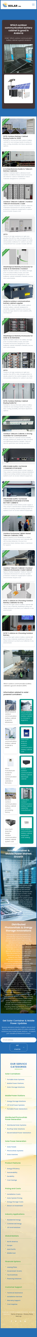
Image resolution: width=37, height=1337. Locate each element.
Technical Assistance (15, 1293)
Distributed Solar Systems (16, 1125)
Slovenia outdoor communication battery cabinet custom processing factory (10, 806)
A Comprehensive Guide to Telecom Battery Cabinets (17, 170)
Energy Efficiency (13, 1169)
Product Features (13, 1163)
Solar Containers (12, 1074)
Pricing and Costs (13, 1189)
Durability (10, 1176)
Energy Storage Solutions (16, 1101)
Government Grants (14, 1271)
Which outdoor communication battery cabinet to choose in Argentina (26, 716)
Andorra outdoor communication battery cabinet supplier (16, 302)
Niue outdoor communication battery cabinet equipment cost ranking (26, 833)
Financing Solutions (14, 1279)
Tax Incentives (12, 1275)
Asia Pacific (11, 1249)
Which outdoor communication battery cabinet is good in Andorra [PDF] (17, 685)
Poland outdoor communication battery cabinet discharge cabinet (26, 774)
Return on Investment (15, 1206)
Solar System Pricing (14, 1198)
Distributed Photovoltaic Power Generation (16, 1118)
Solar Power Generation (15, 1141)
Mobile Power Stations (15, 1083)
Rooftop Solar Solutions (16, 1129)
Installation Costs (13, 1194)
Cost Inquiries (12, 1304)
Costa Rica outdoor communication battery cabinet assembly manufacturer (26, 805)
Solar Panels (11, 1147)
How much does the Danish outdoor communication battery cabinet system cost (10, 835)
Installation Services (14, 1297)
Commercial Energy (14, 1224)
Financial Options (13, 1262)
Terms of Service (16, 1314)
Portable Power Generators (17, 1109)
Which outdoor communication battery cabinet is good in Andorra (19, 39)
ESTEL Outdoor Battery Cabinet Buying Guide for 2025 (15, 137)
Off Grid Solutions (13, 1227)
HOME (7, 38)
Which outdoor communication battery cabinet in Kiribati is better (10, 743)
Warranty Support (13, 1300)
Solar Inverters (12, 1154)
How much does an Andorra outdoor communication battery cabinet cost (26, 745)
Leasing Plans (12, 1267)
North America (12, 1242)
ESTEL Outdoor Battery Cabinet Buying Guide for (15, 402)
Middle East (11, 1253)
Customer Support (13, 1287)
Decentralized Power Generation (19, 1133)
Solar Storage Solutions (16, 1087)
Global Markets (12, 1236)
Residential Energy (14, 1220)
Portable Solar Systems (15, 1079)
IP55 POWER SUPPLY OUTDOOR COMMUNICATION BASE (15, 467)
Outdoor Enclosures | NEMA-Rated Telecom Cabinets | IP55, (17, 534)
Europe (9, 1245)
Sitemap (19, 1316)
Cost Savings (12, 1180)
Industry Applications (14, 1214)
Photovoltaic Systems (15, 1151)
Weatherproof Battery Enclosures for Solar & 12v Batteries (18, 337)
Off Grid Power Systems (16, 1105)
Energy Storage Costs (15, 1202)
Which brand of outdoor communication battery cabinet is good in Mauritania (10, 717)
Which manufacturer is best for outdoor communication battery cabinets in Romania (10, 776)
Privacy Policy (28, 1314)
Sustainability (12, 1172)
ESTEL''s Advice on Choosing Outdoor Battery (18, 634)
